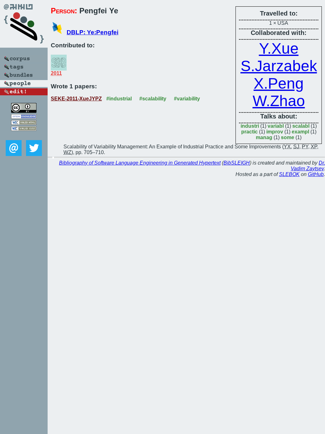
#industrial (119, 98)
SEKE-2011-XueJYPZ (76, 98)
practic (249, 131)
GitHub (316, 174)
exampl (300, 131)
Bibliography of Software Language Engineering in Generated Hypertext (140, 163)
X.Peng (279, 83)
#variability (187, 98)
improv (274, 131)
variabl (276, 126)
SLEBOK (289, 174)
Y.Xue (279, 48)
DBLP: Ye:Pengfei (92, 32)
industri (250, 126)
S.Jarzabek (279, 66)
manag (264, 137)
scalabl (300, 126)
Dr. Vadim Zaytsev (308, 165)
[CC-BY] (23, 111)
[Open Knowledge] (23, 117)
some (287, 137)
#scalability (152, 98)
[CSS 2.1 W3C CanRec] (23, 135)
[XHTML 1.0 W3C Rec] (23, 123)
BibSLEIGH (236, 163)
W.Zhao (279, 100)
